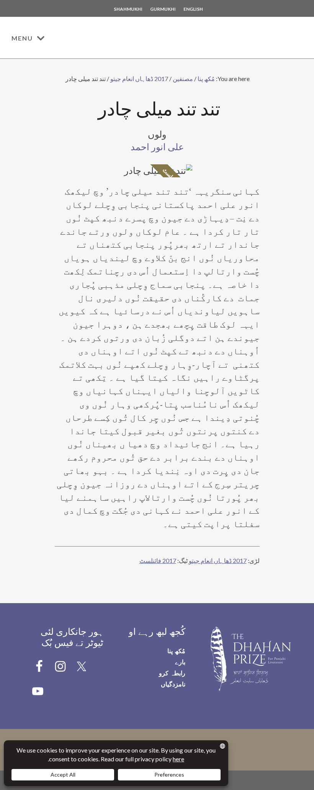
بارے (180, 661)
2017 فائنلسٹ (157, 560)
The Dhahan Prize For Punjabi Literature (255, 39)
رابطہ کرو (172, 672)
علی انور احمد (157, 147)
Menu (22, 38)
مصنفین (183, 78)
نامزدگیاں (173, 684)
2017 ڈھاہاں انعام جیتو (139, 78)
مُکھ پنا (206, 78)
